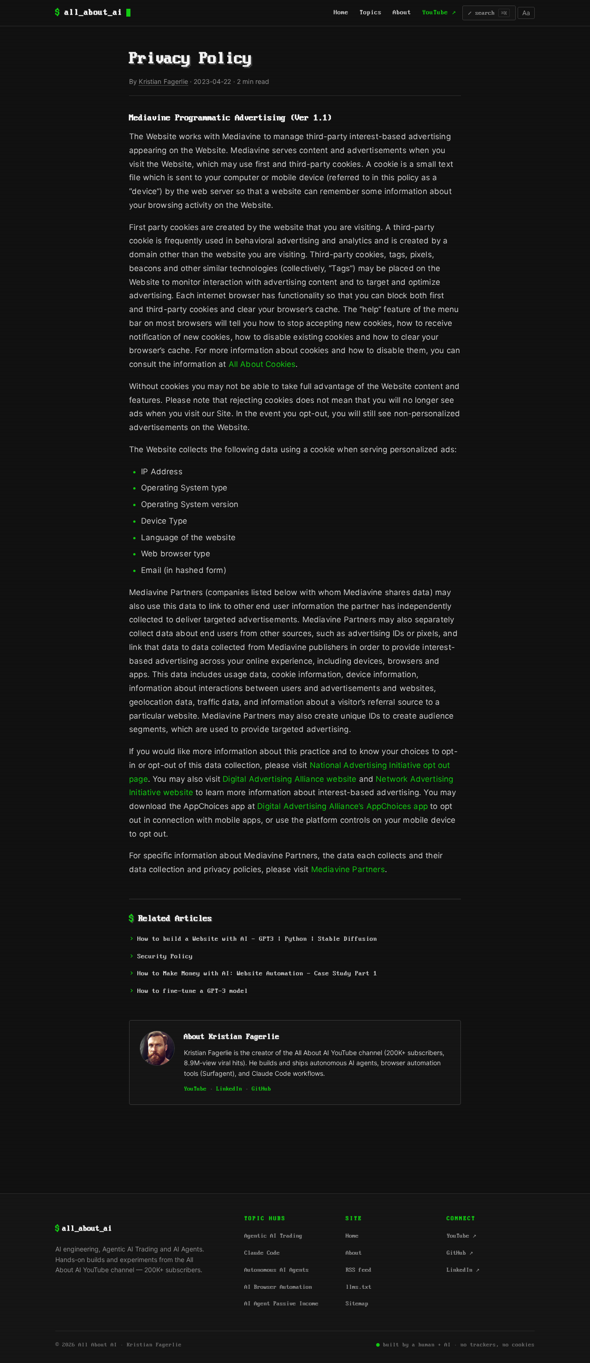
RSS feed (359, 1270)
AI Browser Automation (278, 1287)
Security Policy (165, 956)
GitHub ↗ (460, 1253)
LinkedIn (229, 1089)
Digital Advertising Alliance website (289, 779)
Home (341, 12)
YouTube (195, 1089)
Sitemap (357, 1303)
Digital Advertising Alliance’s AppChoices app (342, 806)
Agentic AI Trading (273, 1236)
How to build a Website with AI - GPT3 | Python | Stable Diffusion (257, 939)
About (402, 12)
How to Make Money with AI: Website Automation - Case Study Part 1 (257, 973)
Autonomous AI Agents (276, 1270)
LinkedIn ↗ (463, 1270)
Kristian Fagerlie (163, 81)
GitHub (261, 1089)
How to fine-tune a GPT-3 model (192, 991)
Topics (371, 12)
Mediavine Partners (348, 869)
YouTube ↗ (439, 12)
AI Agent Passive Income (281, 1303)
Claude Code (262, 1253)
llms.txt (359, 1287)
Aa (526, 13)
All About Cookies (262, 364)
